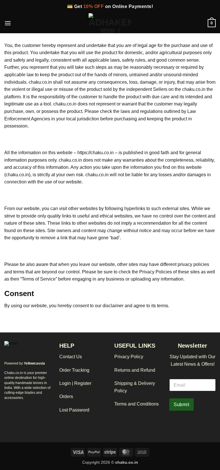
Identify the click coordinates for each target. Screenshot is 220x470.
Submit (181, 404)
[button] (7, 23)
